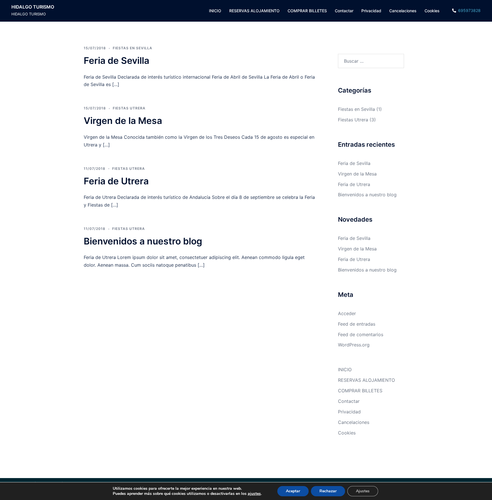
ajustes (254, 493)
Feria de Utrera (116, 181)
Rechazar (328, 491)
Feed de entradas (356, 324)
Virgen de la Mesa (123, 120)
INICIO (215, 10)
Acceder (347, 313)
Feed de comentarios (360, 334)
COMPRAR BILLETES (307, 10)
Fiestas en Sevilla (132, 48)
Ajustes (363, 491)
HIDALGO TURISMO (32, 7)
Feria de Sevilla (116, 60)
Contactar (344, 10)
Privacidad (371, 10)
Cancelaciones (403, 10)
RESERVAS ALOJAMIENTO (254, 10)
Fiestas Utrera (129, 108)
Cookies (432, 10)
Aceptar (293, 491)
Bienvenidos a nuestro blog (143, 241)
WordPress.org (354, 345)
